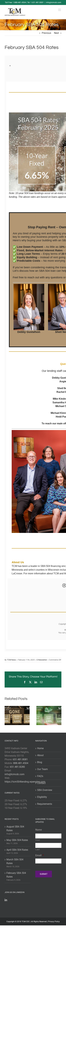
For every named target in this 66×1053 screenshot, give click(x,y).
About (40, 755)
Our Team (42, 769)
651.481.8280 (17, 766)
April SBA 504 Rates (17, 849)
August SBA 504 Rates (15, 828)
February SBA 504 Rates (16, 875)
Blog (39, 762)
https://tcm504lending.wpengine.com (25, 781)
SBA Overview (44, 790)
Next (56, 33)
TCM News (11, 660)
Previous (46, 33)
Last (37, 849)
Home (40, 748)
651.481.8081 (20, 759)
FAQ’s (40, 776)
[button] (7, 715)
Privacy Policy (54, 921)
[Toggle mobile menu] (59, 9)
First (37, 840)
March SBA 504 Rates (14, 861)
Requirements (44, 803)
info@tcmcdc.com (53, 2)
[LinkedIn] (6, 900)
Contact (41, 783)
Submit (43, 874)
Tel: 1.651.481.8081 (35, 2)
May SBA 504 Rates (17, 840)
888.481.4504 (20, 763)
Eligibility (42, 797)
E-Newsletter (42, 660)
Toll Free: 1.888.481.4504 (15, 2)
